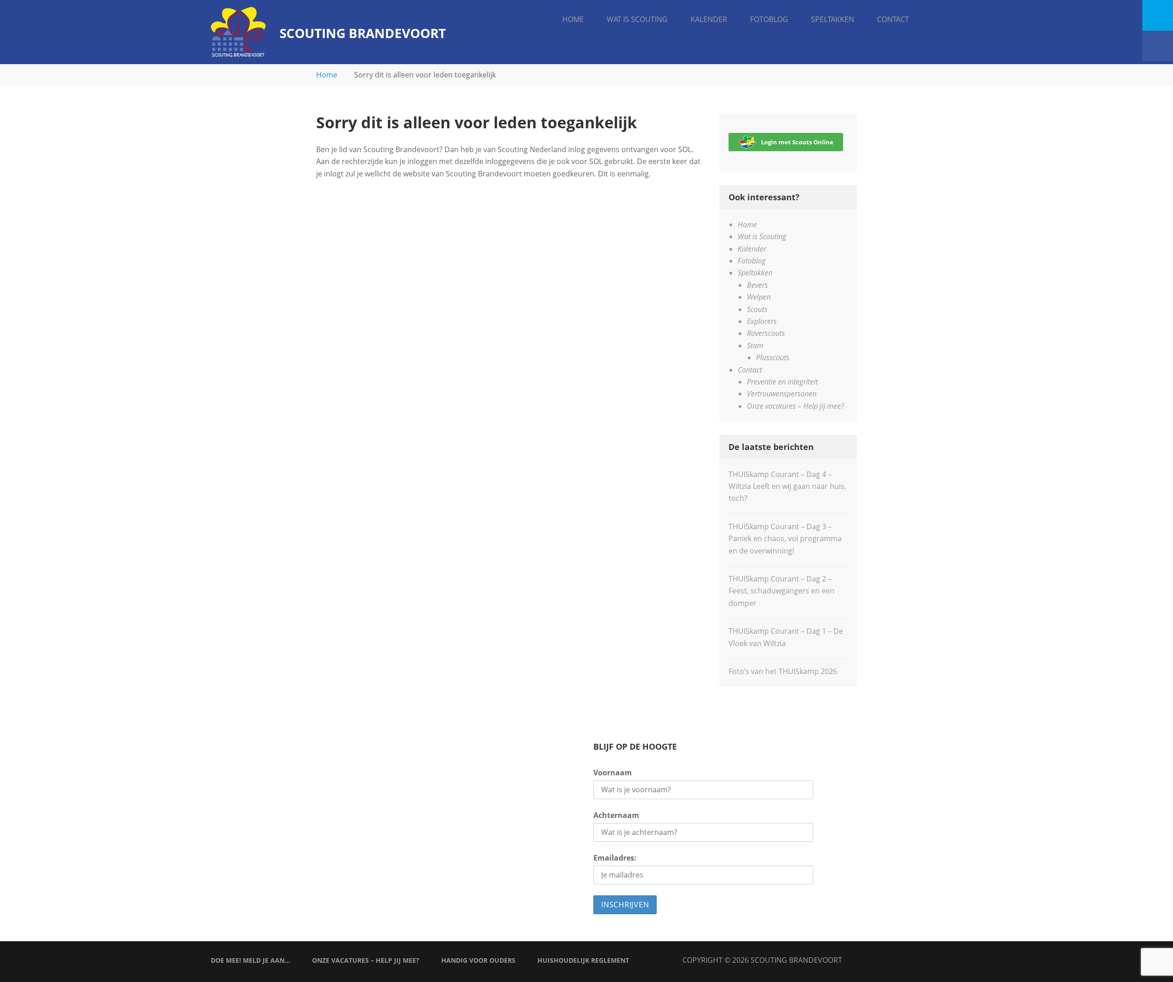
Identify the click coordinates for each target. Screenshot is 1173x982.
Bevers (757, 285)
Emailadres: (614, 858)
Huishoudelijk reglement (583, 960)
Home (573, 19)
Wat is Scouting (637, 19)
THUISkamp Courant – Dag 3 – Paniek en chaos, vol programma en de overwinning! (785, 538)
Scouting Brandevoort (363, 33)
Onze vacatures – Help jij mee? (795, 406)
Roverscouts (766, 333)
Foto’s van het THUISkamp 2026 (783, 671)
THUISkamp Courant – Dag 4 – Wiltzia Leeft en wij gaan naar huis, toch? (787, 486)
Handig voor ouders (478, 960)
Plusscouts (772, 357)
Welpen (759, 297)
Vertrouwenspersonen (782, 394)
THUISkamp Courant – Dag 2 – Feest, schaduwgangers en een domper (781, 591)
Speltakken (832, 19)
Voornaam (612, 773)
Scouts (757, 309)
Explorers (762, 321)
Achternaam (616, 815)
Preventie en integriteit (782, 382)
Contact (893, 19)
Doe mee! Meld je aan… (250, 960)
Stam (755, 345)
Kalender (709, 19)
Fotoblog (769, 19)
